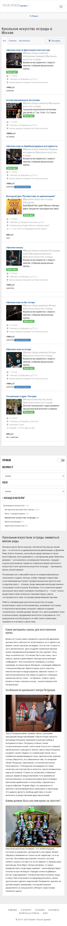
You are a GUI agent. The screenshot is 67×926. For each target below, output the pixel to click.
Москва (24, 6)
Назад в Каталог (14, 497)
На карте (55, 41)
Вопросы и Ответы (29, 913)
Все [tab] (4, 41)
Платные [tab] (13, 41)
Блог (45, 913)
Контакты (53, 910)
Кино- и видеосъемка (17, 513)
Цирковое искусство (16, 526)
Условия (40, 910)
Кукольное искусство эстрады (22, 517)
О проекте (26, 910)
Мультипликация (14, 522)
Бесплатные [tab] (24, 41)
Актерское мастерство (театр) (22, 509)
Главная (12, 910)
